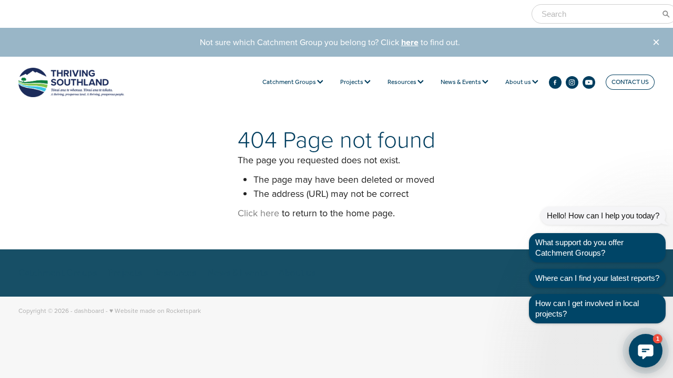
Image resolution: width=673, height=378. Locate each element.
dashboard (89, 310)
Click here (258, 212)
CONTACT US (630, 82)
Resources (402, 82)
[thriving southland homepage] (82, 82)
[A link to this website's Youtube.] (589, 82)
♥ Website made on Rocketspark (155, 310)
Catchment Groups (289, 82)
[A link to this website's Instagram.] (572, 82)
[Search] (666, 14)
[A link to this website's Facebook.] (555, 82)
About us (518, 82)
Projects (352, 82)
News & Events (461, 82)
